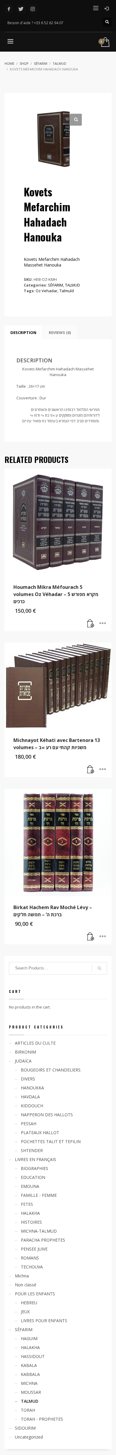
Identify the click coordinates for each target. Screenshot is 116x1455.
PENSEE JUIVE (34, 1249)
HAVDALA (30, 1097)
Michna (22, 1276)
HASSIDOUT (33, 1356)
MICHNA (29, 1383)
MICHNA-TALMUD (39, 1231)
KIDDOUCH (32, 1105)
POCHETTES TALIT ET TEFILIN (51, 1141)
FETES (27, 1204)
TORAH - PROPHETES (42, 1419)
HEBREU (29, 1302)
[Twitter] (20, 8)
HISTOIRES (31, 1222)
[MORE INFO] (103, 623)
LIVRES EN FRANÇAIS (35, 1159)
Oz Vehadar (46, 290)
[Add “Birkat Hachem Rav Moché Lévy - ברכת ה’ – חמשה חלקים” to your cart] (91, 936)
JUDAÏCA (23, 1061)
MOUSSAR (31, 1392)
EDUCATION (33, 1177)
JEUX (25, 1311)
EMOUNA (30, 1186)
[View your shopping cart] (105, 42)
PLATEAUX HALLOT (40, 1132)
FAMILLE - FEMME (39, 1195)
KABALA (29, 1365)
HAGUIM (29, 1338)
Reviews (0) (60, 332)
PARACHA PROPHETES (43, 1240)
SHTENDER (32, 1150)
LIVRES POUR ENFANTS (44, 1320)
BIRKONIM (25, 1052)
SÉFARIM (55, 285)
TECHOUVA (32, 1267)
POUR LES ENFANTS (35, 1294)
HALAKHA (30, 1213)
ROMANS (30, 1258)
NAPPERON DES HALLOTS (47, 1114)
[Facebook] (8, 8)
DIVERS (28, 1079)
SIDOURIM (25, 1428)
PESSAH (28, 1123)
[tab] (23, 332)
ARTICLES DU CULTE (35, 1043)
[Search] (99, 968)
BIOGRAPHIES (34, 1168)
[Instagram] (32, 8)
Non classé (25, 1285)
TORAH (28, 1410)
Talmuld (66, 290)
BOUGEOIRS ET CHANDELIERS (51, 1070)
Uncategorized (29, 1437)
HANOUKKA (32, 1088)
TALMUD (72, 285)
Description (23, 332)
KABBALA (30, 1374)
